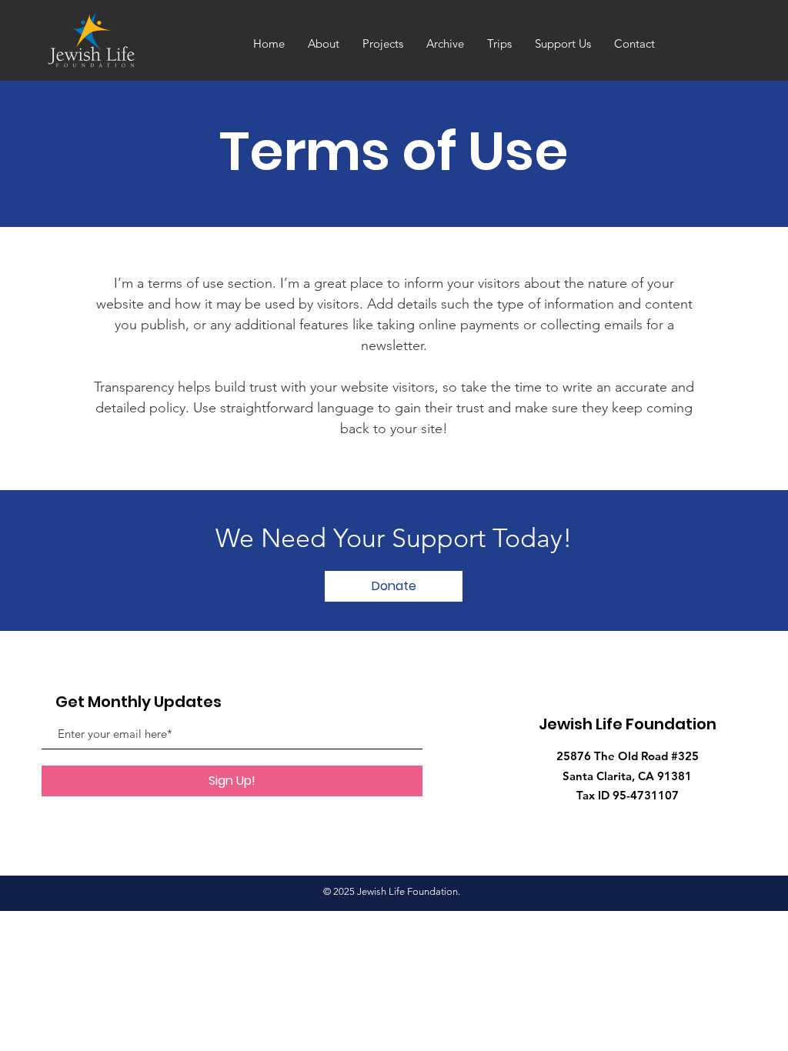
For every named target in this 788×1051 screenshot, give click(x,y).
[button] (393, 586)
